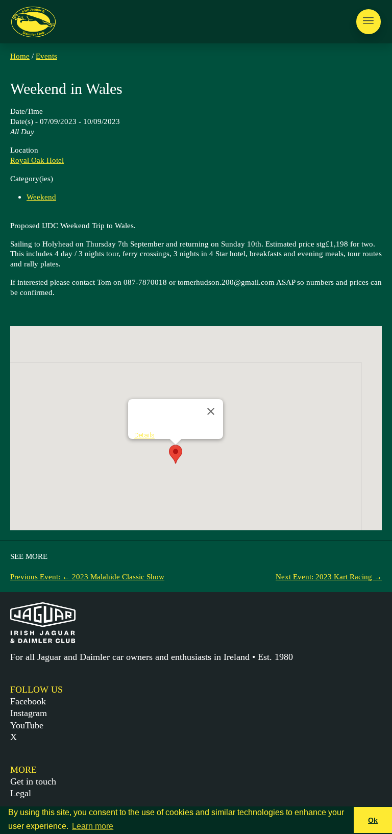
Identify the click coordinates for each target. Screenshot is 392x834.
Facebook (28, 701)
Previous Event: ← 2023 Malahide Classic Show (87, 576)
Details (144, 435)
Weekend (41, 196)
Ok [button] (373, 820)
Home (20, 56)
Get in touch (33, 781)
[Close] (211, 411)
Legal (20, 793)
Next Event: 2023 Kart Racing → (329, 576)
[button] (175, 454)
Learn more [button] (92, 826)
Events (46, 56)
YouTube (26, 725)
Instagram (28, 713)
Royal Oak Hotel (37, 160)
